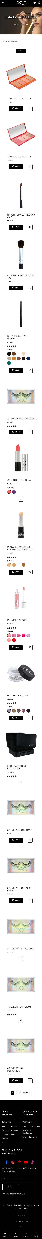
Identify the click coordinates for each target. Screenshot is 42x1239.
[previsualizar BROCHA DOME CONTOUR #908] (30, 288)
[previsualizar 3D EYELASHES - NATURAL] (21, 958)
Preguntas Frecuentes (10, 1131)
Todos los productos (9, 1126)
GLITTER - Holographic (18, 696)
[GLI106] (9, 358)
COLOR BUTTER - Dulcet (19, 480)
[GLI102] (14, 354)
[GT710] (9, 711)
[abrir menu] (3, 3)
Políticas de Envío (29, 1122)
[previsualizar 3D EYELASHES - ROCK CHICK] (30, 900)
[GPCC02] (14, 565)
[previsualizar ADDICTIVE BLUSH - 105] (30, 166)
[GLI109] (23, 358)
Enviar (10, 1187)
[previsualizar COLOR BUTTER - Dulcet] (21, 499)
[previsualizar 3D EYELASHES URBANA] (30, 840)
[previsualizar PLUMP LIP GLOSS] (30, 647)
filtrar (21, 51)
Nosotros (5, 1139)
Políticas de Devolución (31, 1126)
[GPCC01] (9, 565)
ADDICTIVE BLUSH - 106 (19, 99)
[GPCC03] (19, 565)
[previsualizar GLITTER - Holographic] (30, 718)
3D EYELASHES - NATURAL (20, 949)
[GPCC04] (23, 565)
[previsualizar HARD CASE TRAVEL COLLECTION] (21, 782)
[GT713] (23, 711)
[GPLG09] (9, 640)
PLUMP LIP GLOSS (16, 621)
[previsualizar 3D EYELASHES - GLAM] (21, 1020)
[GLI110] (28, 358)
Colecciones (6, 1122)
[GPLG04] (14, 635)
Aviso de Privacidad (30, 1137)
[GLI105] (28, 354)
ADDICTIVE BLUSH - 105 (19, 157)
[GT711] (14, 711)
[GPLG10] (14, 640)
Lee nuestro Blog (8, 1135)
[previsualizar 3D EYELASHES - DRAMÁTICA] (30, 432)
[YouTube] (26, 1162)
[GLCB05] (9, 492)
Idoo (25, 1208)
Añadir (17, 108)
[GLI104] (23, 354)
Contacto (5, 1143)
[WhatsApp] (34, 3)
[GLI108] (19, 358)
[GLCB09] (14, 492)
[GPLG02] (9, 635)
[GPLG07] (23, 635)
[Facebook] (6, 1162)
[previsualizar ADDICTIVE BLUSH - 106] (30, 108)
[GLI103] (19, 354)
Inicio (16, 25)
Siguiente (26, 1093)
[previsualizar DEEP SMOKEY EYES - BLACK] (30, 370)
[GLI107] (14, 358)
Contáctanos (22, 1227)
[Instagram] (13, 1162)
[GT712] (19, 711)
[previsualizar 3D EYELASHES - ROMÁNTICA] (30, 1080)
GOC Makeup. (18, 1205)
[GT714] (28, 711)
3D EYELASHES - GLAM (19, 1007)
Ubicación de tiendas (22, 1221)
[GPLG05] (19, 635)
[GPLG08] (28, 635)
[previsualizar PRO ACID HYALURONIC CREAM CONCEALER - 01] (30, 572)
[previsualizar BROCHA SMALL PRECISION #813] (30, 227)
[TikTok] (32, 1162)
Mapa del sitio (22, 1215)
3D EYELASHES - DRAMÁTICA (22, 419)
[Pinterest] (19, 1162)
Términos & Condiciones (27, 1132)
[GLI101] (9, 354)
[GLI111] (9, 363)
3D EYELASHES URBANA (19, 830)
